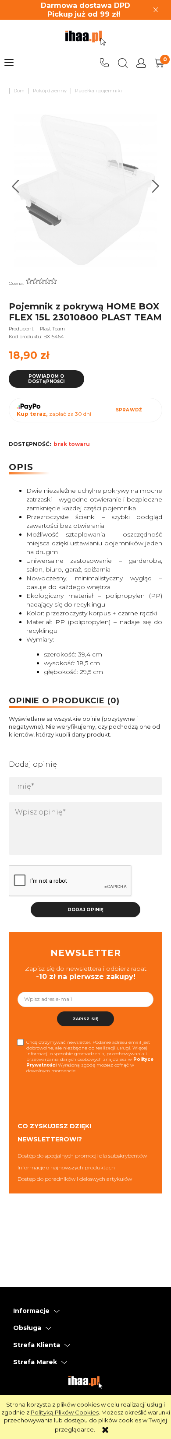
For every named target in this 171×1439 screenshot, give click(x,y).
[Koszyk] (159, 63)
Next (156, 186)
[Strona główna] (85, 38)
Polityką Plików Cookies (65, 1412)
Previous (15, 186)
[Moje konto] (141, 63)
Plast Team (52, 329)
